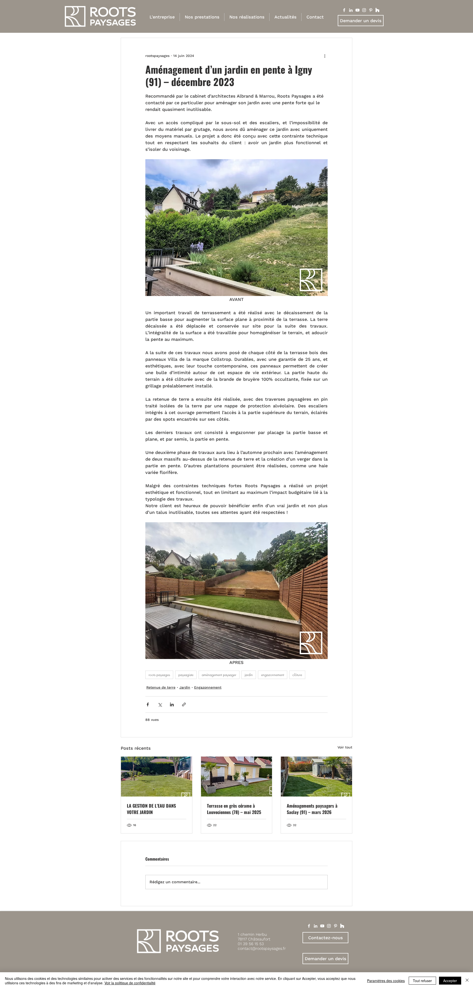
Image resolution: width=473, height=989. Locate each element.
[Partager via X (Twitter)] (159, 704)
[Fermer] (467, 980)
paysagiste (185, 674)
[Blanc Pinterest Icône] (370, 10)
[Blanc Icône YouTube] (357, 10)
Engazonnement (207, 687)
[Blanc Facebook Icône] (344, 10)
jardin (249, 674)
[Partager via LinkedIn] (171, 704)
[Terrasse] (236, 777)
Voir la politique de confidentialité (129, 982)
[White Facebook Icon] (308, 925)
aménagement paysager (219, 674)
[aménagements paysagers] (316, 777)
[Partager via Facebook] (147, 704)
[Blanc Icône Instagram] (364, 10)
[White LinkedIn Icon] (315, 925)
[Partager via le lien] (184, 704)
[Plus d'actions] (325, 56)
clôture (297, 674)
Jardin (184, 687)
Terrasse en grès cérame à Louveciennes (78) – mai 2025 (234, 808)
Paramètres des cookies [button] (386, 980)
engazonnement (272, 674)
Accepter (450, 980)
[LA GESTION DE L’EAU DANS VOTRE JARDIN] (156, 777)
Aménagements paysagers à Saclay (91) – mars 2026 (312, 808)
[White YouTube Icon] (322, 925)
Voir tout (345, 747)
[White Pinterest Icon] (335, 925)
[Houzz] (377, 10)
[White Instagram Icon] (328, 925)
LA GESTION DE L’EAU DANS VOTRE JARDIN (151, 808)
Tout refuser (422, 980)
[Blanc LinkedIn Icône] (350, 10)
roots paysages (159, 674)
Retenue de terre (160, 687)
